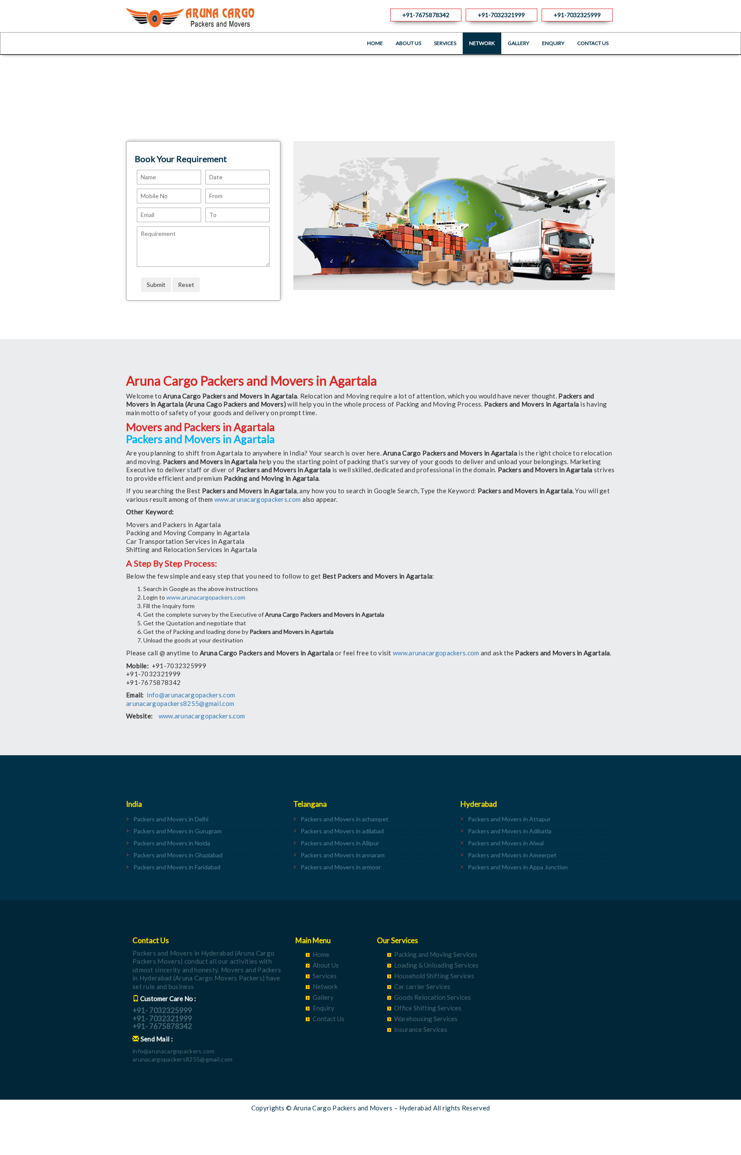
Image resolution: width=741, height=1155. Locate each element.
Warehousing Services (426, 1018)
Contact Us (592, 43)
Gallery (518, 43)
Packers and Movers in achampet (345, 819)
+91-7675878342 (425, 14)
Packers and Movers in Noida (171, 843)
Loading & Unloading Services (436, 965)
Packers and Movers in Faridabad (176, 867)
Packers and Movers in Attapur (509, 819)
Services (445, 43)
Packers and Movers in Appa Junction (518, 867)
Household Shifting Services (434, 976)
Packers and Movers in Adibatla (509, 831)
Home (375, 43)
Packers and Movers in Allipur (340, 843)
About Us (408, 43)
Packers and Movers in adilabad (342, 831)
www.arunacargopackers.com (257, 499)
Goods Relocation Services (432, 997)
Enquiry (553, 43)
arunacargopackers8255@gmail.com (180, 703)
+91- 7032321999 (162, 1018)
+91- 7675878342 (162, 1026)
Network (482, 43)
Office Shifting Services (427, 1008)
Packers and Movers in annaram (343, 855)
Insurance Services (420, 1029)
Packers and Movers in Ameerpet (512, 855)
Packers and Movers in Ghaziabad (178, 855)
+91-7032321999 (501, 14)
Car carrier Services (422, 986)
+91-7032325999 (577, 14)
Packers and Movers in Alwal (506, 843)
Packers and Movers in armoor (341, 867)
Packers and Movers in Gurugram (177, 831)
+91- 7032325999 (162, 1010)
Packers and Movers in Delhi (170, 819)
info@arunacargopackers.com (191, 695)
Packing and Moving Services (435, 954)
